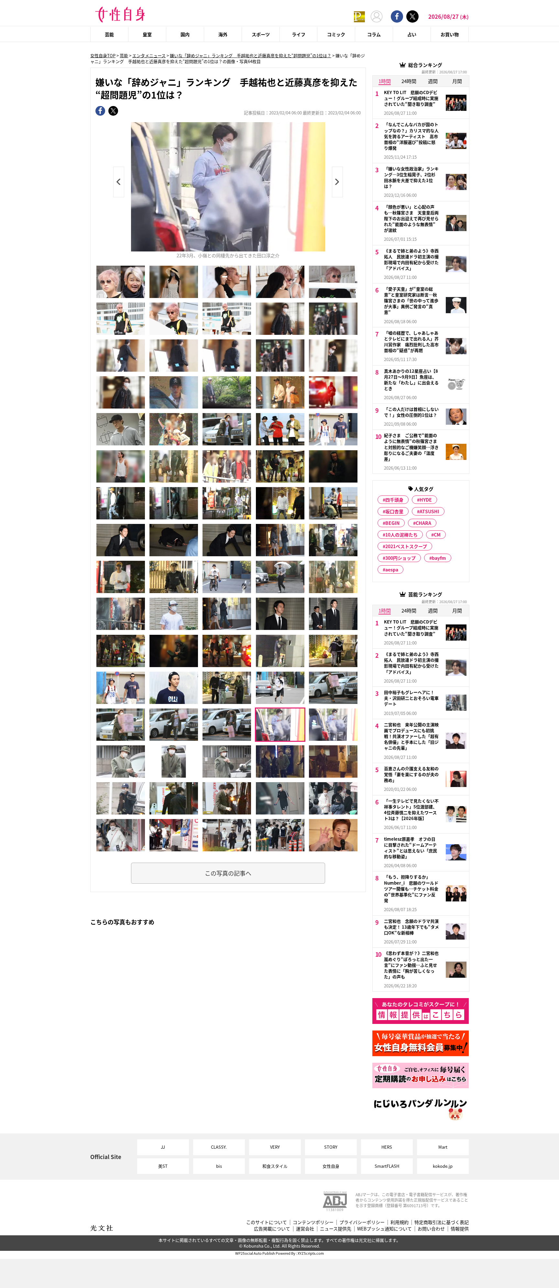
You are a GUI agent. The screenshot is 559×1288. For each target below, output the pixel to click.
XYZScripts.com (311, 1253)
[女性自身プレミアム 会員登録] (359, 16)
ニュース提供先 (335, 1229)
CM (437, 534)
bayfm (439, 558)
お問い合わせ (431, 1229)
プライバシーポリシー (362, 1222)
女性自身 (331, 1166)
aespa (391, 569)
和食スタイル (275, 1166)
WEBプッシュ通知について (384, 1229)
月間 (457, 81)
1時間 (384, 81)
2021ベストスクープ (406, 546)
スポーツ (261, 34)
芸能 (109, 34)
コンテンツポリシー (313, 1222)
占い (411, 34)
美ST (163, 1166)
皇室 (147, 34)
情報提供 (460, 1229)
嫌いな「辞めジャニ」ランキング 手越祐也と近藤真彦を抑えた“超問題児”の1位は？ (250, 55)
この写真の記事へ (228, 873)
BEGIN (392, 523)
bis (219, 1166)
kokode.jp (443, 1166)
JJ (163, 1147)
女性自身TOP (102, 55)
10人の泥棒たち (401, 534)
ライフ (298, 34)
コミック (336, 34)
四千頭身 (394, 499)
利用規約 (399, 1222)
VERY (275, 1147)
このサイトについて (266, 1222)
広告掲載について (272, 1229)
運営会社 (305, 1229)
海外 (222, 34)
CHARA (423, 523)
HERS (386, 1147)
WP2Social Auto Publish (255, 1253)
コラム (374, 34)
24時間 (408, 81)
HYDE (426, 499)
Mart (442, 1147)
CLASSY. (219, 1147)
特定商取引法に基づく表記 (441, 1222)
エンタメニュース (149, 55)
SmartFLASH (387, 1166)
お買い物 (450, 34)
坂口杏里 (394, 511)
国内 (185, 34)
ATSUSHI (429, 511)
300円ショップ (400, 558)
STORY (330, 1147)
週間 (433, 81)
